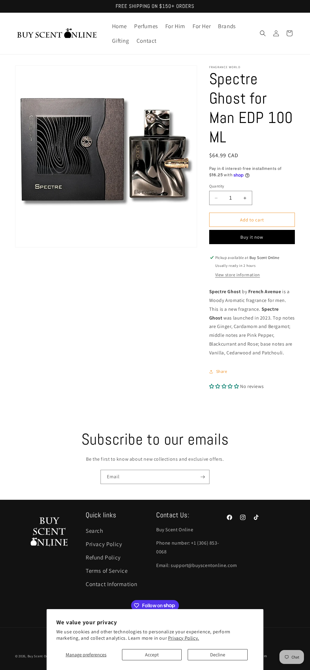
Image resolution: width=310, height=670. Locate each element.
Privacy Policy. (183, 638)
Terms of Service (107, 570)
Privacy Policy (104, 544)
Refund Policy (103, 557)
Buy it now (251, 237)
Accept (152, 655)
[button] (262, 33)
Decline (217, 655)
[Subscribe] (202, 477)
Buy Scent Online (41, 656)
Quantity (216, 186)
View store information (237, 274)
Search (94, 530)
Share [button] (221, 371)
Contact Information (111, 584)
